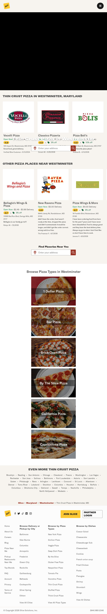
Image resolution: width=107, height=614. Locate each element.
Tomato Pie (53, 573)
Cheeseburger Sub (84, 542)
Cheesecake (81, 537)
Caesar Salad (82, 531)
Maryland (31, 503)
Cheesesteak (82, 548)
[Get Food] (73, 148)
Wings (79, 593)
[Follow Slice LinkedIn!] (26, 513)
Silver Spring (25, 590)
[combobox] (54, 148)
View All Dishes (83, 600)
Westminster (47, 503)
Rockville (24, 568)
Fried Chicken (82, 565)
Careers (7, 537)
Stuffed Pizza (54, 590)
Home (7, 526)
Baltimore (24, 534)
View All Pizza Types (57, 602)
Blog (6, 542)
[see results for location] (35, 148)
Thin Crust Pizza (55, 584)
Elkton (22, 595)
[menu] (100, 6)
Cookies (80, 554)
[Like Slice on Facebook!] (15, 513)
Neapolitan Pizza (55, 568)
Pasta (79, 570)
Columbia (24, 545)
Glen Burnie (25, 540)
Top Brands (9, 568)
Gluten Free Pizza (55, 562)
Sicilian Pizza (54, 540)
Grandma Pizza (54, 579)
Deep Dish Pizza (55, 551)
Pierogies (80, 576)
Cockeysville (25, 584)
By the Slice (53, 556)
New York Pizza (54, 534)
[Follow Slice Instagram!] (30, 513)
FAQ (6, 573)
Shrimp (79, 581)
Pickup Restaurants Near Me (9, 559)
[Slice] (6, 6)
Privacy (7, 584)
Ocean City (24, 562)
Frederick (24, 556)
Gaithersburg (25, 573)
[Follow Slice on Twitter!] (18, 513)
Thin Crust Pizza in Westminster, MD (72, 503)
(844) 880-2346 (97, 610)
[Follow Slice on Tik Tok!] (23, 513)
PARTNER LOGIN (90, 514)
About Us (8, 531)
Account (8, 579)
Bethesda (24, 579)
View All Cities (26, 602)
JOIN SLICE (70, 514)
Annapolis (24, 551)
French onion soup (84, 559)
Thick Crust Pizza (56, 595)
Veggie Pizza (53, 545)
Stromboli (80, 587)
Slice (21, 503)
